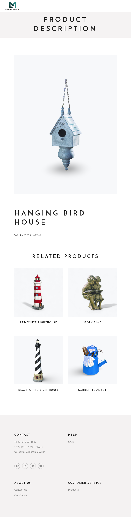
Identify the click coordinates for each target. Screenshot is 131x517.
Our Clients (20, 495)
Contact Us (20, 489)
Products (73, 489)
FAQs (71, 441)
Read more (38, 311)
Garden (36, 234)
